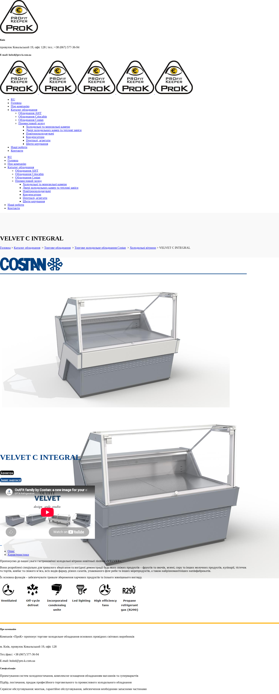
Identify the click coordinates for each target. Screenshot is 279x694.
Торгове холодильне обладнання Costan (100, 247)
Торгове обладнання (57, 247)
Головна (5, 247)
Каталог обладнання (27, 247)
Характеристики (18, 554)
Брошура (7, 472)
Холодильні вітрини (143, 247)
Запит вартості (11, 480)
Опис (11, 551)
